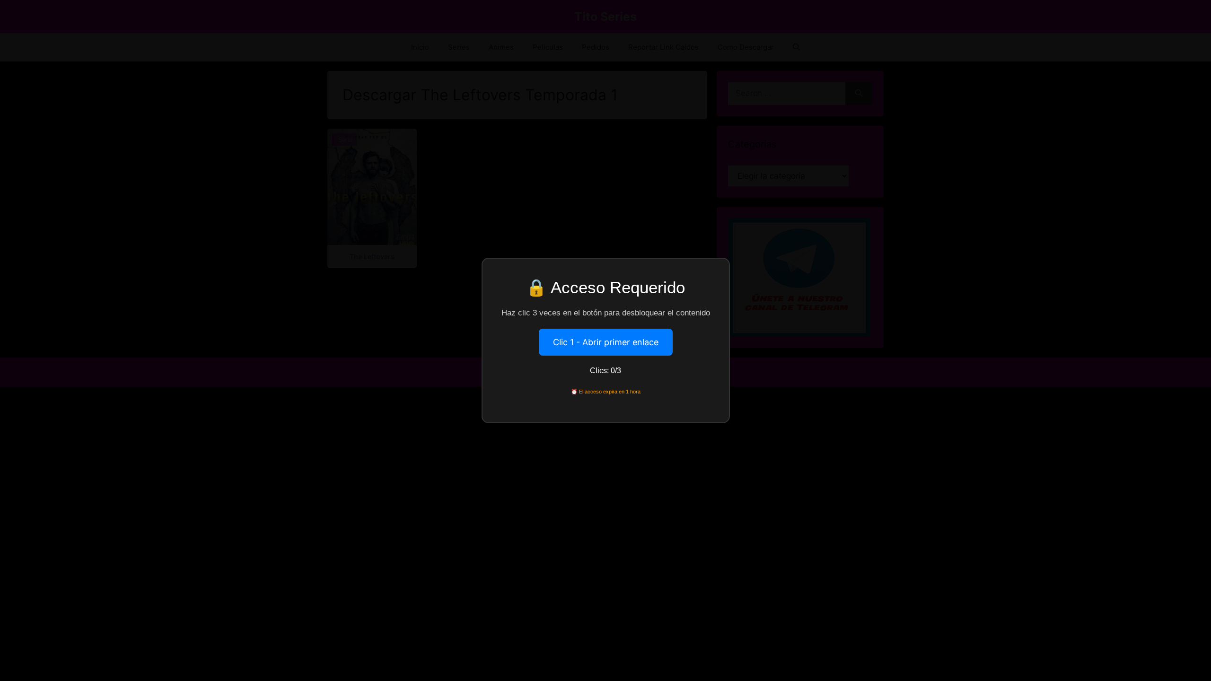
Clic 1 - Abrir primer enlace (605, 342)
